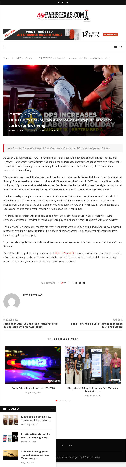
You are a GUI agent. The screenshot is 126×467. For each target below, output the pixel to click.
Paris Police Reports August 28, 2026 (33, 388)
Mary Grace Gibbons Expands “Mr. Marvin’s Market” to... (93, 389)
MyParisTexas (17, 130)
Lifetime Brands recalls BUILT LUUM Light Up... (35, 435)
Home (6, 58)
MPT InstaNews (24, 58)
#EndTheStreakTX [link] (64, 253)
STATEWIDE (33, 114)
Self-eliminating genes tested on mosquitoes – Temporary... (36, 455)
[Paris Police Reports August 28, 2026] (33, 365)
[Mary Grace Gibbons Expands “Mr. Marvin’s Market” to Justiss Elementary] (93, 365)
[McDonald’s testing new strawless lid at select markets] (10, 420)
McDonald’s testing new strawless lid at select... (36, 418)
